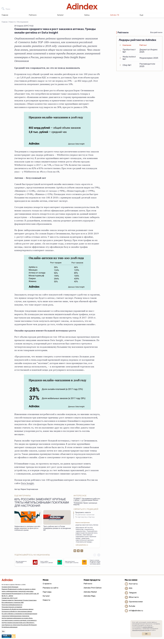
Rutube (132, 606)
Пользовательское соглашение (12, 607)
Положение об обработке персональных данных (17, 609)
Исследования (22, 22)
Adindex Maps (89, 596)
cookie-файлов (147, 627)
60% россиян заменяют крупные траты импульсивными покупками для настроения (41, 503)
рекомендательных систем (141, 630)
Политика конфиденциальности (12, 604)
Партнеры (47, 592)
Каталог (46, 596)
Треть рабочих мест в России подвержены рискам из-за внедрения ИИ (57, 528)
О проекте (47, 584)
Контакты (133, 584)
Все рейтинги (156, 32)
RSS (130, 588)
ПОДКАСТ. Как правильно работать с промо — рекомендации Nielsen (87, 499)
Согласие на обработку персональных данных (17, 611)
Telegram (133, 593)
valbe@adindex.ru (82, 545)
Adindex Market (90, 592)
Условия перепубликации (10, 587)
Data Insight (27, 483)
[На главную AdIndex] (82, 6)
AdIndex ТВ (114, 15)
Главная (4, 22)
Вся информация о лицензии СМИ (13, 602)
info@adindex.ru (136, 611)
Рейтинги (88, 584)
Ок (146, 634)
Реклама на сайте (50, 588)
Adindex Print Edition (93, 588)
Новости (12, 22)
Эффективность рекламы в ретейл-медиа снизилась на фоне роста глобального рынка (27, 528)
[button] (98, 554)
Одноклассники (136, 602)
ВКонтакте (134, 597)
